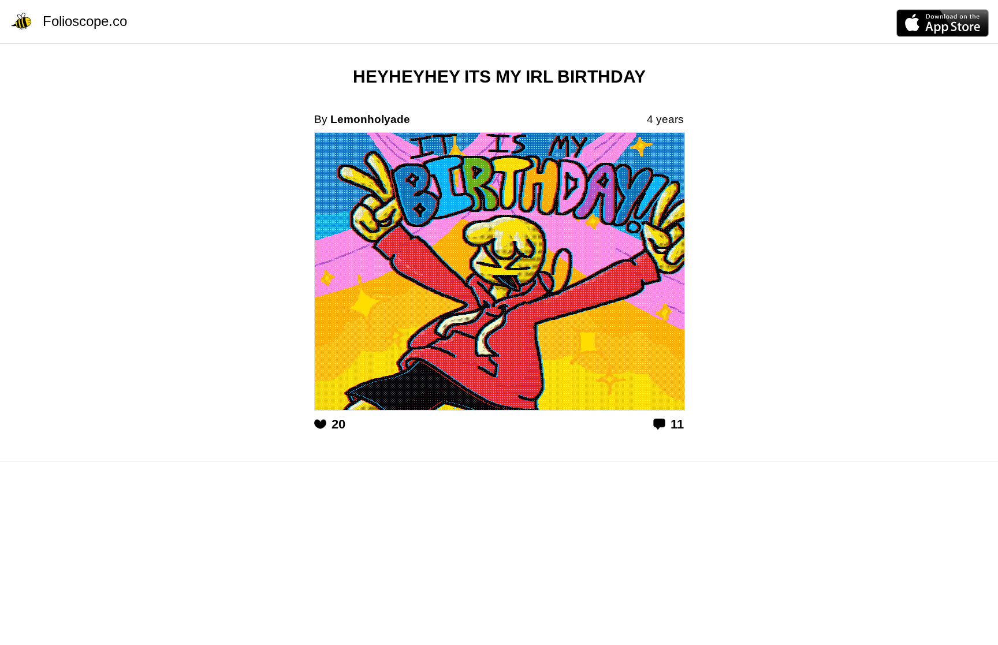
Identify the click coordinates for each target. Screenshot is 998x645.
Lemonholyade (370, 119)
